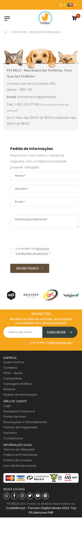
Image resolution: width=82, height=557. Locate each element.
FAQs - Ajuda (13, 373)
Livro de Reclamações (19, 466)
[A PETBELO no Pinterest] (45, 496)
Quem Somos (13, 362)
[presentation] (11, 295)
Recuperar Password (19, 411)
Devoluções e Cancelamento (25, 422)
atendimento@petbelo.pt (36, 97)
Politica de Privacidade (20, 455)
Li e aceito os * (33, 251)
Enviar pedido (27, 268)
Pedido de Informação (20, 394)
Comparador (13, 438)
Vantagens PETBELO (18, 384)
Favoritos (10, 433)
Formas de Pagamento (20, 427)
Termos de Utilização (19, 449)
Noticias (9, 389)
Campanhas (12, 378)
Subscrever (57, 332)
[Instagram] (22, 496)
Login (7, 406)
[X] (30, 496)
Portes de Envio (14, 416)
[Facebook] (14, 496)
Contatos (10, 367)
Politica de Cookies (17, 460)
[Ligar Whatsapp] (6, 496)
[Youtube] (37, 496)
